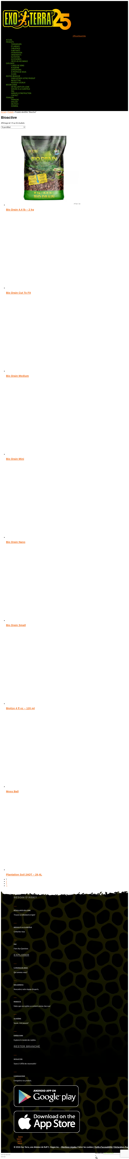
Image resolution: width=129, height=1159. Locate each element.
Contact (14, 95)
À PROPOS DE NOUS (21, 967)
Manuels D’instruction (21, 93)
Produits (10, 42)
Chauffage (15, 48)
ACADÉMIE (17, 1018)
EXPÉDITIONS (18, 1035)
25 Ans (13, 74)
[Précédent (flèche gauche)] (2, 1156)
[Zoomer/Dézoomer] (2, 1154)
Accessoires (16, 59)
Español (14, 106)
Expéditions (16, 70)
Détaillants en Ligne (20, 87)
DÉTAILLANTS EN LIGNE (22, 910)
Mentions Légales (69, 1147)
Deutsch (14, 104)
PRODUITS (17, 1001)
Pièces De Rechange (19, 61)
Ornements (16, 55)
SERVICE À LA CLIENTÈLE (23, 927)
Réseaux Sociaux (18, 83)
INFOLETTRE (18, 1059)
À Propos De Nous (18, 72)
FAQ (12, 91)
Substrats (15, 50)
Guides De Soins (17, 65)
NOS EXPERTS (18, 984)
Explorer (10, 63)
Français (10, 97)
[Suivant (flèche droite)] (4, 1156)
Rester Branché (13, 76)
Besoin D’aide (11, 85)
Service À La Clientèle (20, 89)
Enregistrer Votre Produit (23, 78)
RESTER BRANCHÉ (27, 1046)
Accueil (9, 40)
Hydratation (16, 53)
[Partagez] (7, 1154)
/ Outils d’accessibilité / (103, 1147)
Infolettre (16, 80)
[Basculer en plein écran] (4, 1154)
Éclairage (15, 46)
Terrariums (16, 44)
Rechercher (99, 1153)
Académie (15, 68)
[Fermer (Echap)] (9, 1154)
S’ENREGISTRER (19, 1076)
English (14, 102)
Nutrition (15, 57)
